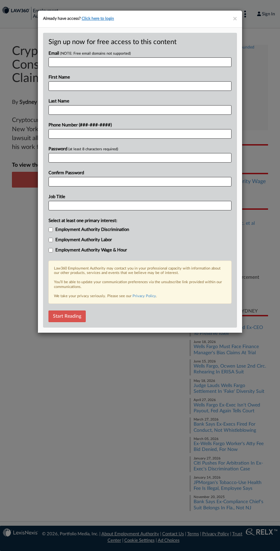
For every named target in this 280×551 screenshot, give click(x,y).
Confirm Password (66, 173)
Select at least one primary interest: (82, 221)
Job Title (56, 197)
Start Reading (67, 316)
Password (83, 149)
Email (89, 53)
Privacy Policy (144, 296)
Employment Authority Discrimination (92, 230)
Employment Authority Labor (83, 240)
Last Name (58, 101)
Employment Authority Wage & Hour (91, 250)
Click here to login (98, 18)
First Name (59, 77)
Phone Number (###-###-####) (80, 125)
